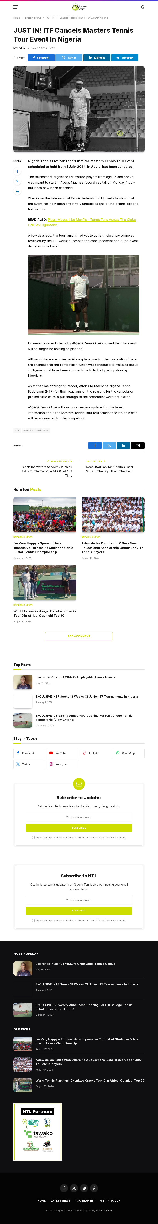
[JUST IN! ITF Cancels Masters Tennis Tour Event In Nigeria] (79, 109)
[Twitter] (17, 181)
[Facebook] (17, 171)
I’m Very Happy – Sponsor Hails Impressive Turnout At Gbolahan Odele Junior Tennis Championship (43, 547)
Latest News (60, 1200)
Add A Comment (79, 636)
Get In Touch (110, 1200)
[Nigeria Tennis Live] (79, 7)
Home (41, 1200)
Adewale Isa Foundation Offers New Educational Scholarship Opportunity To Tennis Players (112, 547)
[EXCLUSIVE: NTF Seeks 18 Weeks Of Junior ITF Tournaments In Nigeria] (22, 701)
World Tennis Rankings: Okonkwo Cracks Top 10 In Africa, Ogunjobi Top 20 (44, 613)
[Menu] (15, 7)
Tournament (85, 1200)
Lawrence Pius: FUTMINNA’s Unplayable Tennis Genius (75, 677)
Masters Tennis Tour (36, 430)
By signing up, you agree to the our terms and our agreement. (81, 837)
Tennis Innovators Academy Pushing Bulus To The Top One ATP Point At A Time (46, 471)
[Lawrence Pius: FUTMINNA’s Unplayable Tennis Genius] (22, 682)
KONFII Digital (104, 1210)
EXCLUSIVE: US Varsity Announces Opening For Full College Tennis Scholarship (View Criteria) (84, 717)
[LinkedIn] (17, 191)
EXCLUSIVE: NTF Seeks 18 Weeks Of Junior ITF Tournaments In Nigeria (87, 696)
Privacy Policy (104, 837)
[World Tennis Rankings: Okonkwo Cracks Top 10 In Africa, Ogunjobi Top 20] (44, 582)
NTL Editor (19, 48)
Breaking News (22, 537)
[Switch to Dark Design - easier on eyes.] (142, 7)
